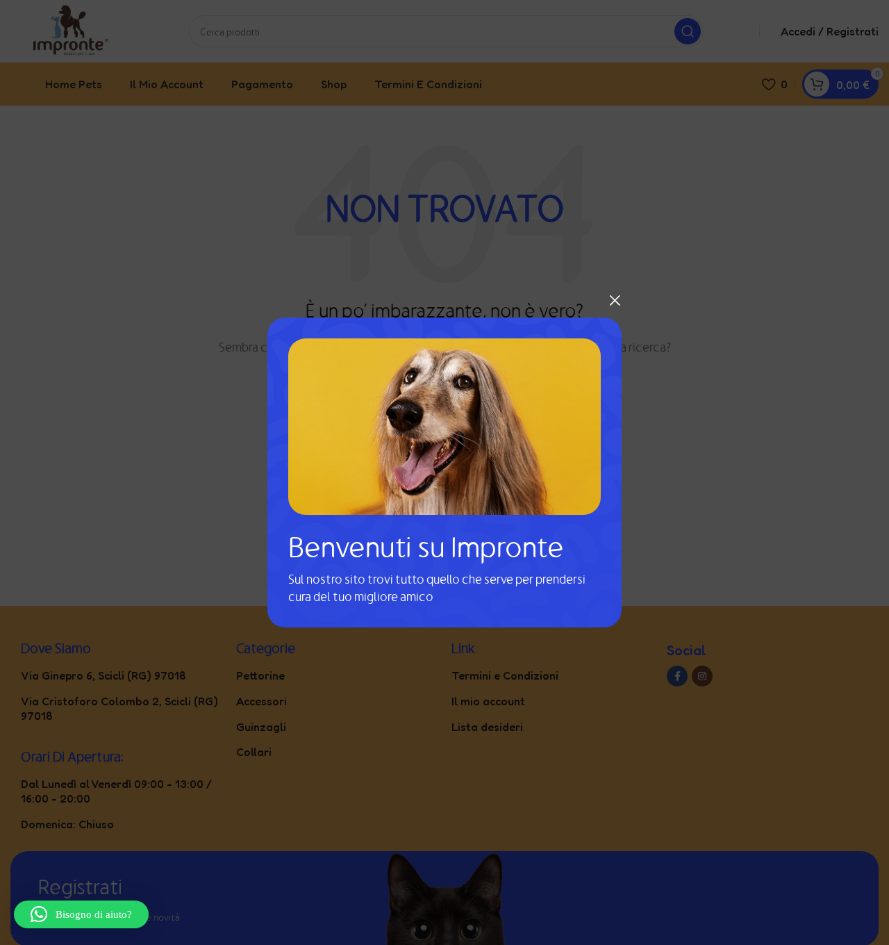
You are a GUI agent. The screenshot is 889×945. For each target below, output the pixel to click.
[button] (81, 914)
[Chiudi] (614, 300)
